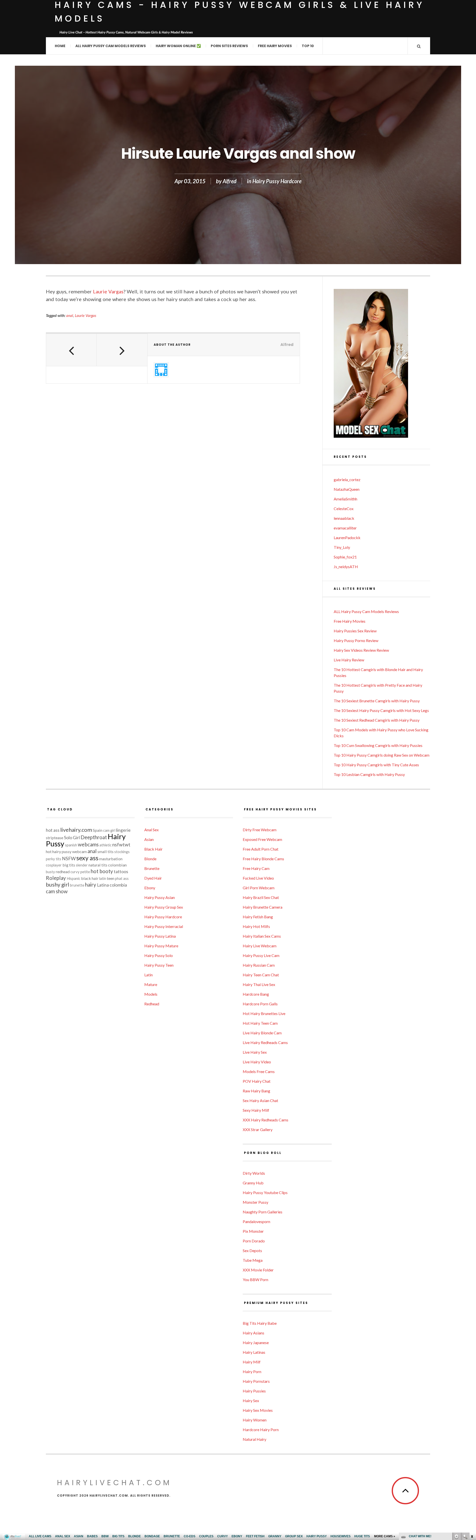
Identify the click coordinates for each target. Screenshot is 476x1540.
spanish (71, 845)
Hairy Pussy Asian (159, 897)
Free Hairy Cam (256, 868)
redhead (63, 871)
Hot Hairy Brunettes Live (264, 1013)
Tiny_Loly (342, 547)
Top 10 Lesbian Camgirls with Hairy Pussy (369, 774)
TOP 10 (308, 45)
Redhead (151, 1003)
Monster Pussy (255, 1202)
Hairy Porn (252, 1371)
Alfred (230, 181)
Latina (103, 885)
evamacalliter (345, 527)
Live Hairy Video (257, 1061)
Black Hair (153, 849)
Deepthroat (94, 837)
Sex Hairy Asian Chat (260, 1100)
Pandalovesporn (256, 1221)
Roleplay (56, 878)
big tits (68, 864)
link (472, 1462)
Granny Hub (253, 1182)
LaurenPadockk (347, 537)
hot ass (53, 830)
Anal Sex (151, 829)
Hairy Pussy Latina (160, 936)
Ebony (149, 887)
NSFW (69, 858)
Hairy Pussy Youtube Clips (265, 1192)
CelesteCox (344, 508)
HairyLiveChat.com (114, 1482)
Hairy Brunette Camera (262, 907)
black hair (89, 878)
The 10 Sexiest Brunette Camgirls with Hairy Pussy (377, 700)
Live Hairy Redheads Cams (265, 1042)
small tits (105, 851)
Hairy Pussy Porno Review (356, 640)
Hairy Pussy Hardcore (276, 181)
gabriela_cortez (347, 479)
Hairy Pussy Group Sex (163, 907)
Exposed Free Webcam (262, 839)
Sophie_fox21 (345, 556)
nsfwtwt (121, 844)
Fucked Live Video (258, 878)
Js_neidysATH (346, 566)
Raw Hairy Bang (256, 1090)
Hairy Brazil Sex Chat (261, 897)
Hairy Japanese (256, 1342)
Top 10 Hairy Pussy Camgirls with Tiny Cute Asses (376, 764)
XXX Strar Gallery (257, 1129)
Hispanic (73, 878)
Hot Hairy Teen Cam (260, 1023)
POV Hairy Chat (256, 1081)
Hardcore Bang (256, 994)
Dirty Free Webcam (259, 829)
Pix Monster (253, 1231)
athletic (105, 845)
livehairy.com (76, 829)
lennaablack (344, 518)
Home (60, 45)
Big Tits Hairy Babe (260, 1323)
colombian (117, 864)
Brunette (151, 868)
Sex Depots (252, 1250)
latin (102, 878)
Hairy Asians (253, 1332)
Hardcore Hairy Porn (261, 1429)
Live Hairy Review (349, 659)
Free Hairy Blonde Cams (263, 858)
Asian (149, 839)
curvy (75, 872)
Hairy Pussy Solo (158, 955)
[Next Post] (122, 350)
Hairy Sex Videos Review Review (361, 650)
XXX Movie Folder (258, 1269)
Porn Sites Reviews (229, 45)
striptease (54, 837)
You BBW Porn (255, 1279)
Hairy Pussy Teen (159, 965)
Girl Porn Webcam (258, 887)
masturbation (110, 858)
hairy (90, 885)
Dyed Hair (153, 878)
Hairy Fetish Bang (258, 916)
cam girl (109, 830)
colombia (118, 885)
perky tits (53, 859)
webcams (88, 844)
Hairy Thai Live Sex (259, 984)
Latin (148, 974)
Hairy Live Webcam (259, 945)
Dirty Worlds (254, 1173)
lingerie (123, 830)
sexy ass (87, 858)
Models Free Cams (259, 1071)
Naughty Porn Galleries (262, 1211)
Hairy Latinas (254, 1352)
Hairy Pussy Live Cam (261, 955)
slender (82, 865)
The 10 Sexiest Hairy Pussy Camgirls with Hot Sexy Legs (381, 710)
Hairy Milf (252, 1361)
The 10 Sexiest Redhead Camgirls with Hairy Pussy (376, 720)
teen (110, 878)
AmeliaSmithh (345, 498)
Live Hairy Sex (255, 1052)
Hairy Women (255, 1419)
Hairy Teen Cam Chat (261, 974)
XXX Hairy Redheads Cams (265, 1119)
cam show (57, 891)
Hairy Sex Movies (258, 1410)
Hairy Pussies (254, 1390)
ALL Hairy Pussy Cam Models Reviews (110, 45)
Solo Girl (72, 837)
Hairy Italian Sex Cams (262, 936)
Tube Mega (253, 1260)
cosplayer (54, 865)
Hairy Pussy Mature (161, 945)
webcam (79, 851)
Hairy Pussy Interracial (163, 926)
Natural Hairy (254, 1439)
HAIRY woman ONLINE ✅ (178, 45)
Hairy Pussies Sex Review (355, 630)
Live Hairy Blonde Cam (262, 1032)
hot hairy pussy (58, 851)
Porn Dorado (254, 1240)
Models (150, 994)
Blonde (150, 858)
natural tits (98, 864)
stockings (122, 852)
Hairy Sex (251, 1400)
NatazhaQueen (346, 489)
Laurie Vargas (108, 291)
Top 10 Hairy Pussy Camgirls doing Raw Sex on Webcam (381, 755)
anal (69, 315)
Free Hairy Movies (275, 45)
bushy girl (57, 884)
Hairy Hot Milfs (256, 926)
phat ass (122, 878)
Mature (150, 984)
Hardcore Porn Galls (260, 1003)
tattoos (121, 871)
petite (85, 872)
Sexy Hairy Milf (256, 1110)
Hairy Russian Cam (259, 965)
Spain (97, 830)
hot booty (102, 871)
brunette (77, 885)
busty (50, 872)
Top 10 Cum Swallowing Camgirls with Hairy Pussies (378, 745)
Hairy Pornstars (256, 1381)
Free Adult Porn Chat (260, 849)
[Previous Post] (71, 350)
